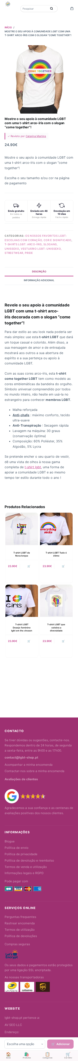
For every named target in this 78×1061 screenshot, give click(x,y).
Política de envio (16, 848)
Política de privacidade (21, 854)
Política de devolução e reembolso (29, 860)
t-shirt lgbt (33, 467)
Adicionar (63, 1044)
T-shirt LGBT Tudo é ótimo (56, 554)
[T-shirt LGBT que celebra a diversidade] (56, 601)
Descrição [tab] (39, 271)
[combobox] (34, 8)
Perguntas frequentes (20, 917)
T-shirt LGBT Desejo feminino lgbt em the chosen (21, 627)
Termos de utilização (20, 929)
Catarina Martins (36, 136)
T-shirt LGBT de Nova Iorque (21, 554)
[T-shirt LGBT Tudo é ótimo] (56, 529)
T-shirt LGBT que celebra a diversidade (56, 627)
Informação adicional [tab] (39, 280)
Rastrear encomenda (20, 923)
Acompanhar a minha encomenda (29, 765)
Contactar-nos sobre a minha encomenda (34, 771)
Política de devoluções (21, 936)
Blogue (10, 841)
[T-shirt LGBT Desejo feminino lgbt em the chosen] (21, 601)
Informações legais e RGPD (24, 873)
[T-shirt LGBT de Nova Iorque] (21, 529)
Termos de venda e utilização (26, 867)
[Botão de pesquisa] (51, 8)
